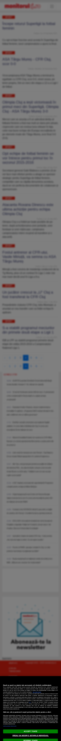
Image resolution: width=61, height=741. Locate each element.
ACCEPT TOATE (30, 731)
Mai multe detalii (37, 692)
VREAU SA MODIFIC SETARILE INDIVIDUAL (30, 735)
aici (30, 702)
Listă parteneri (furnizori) (9, 726)
